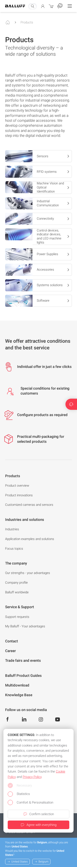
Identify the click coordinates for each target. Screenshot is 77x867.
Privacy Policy (32, 777)
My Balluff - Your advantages (25, 626)
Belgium (43, 861)
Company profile (16, 583)
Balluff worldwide (17, 592)
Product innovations (19, 495)
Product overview (17, 485)
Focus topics (14, 549)
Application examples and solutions (29, 539)
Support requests (17, 617)
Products (27, 22)
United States (19, 861)
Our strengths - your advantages (27, 573)
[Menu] (70, 6)
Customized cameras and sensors (29, 505)
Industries (12, 529)
